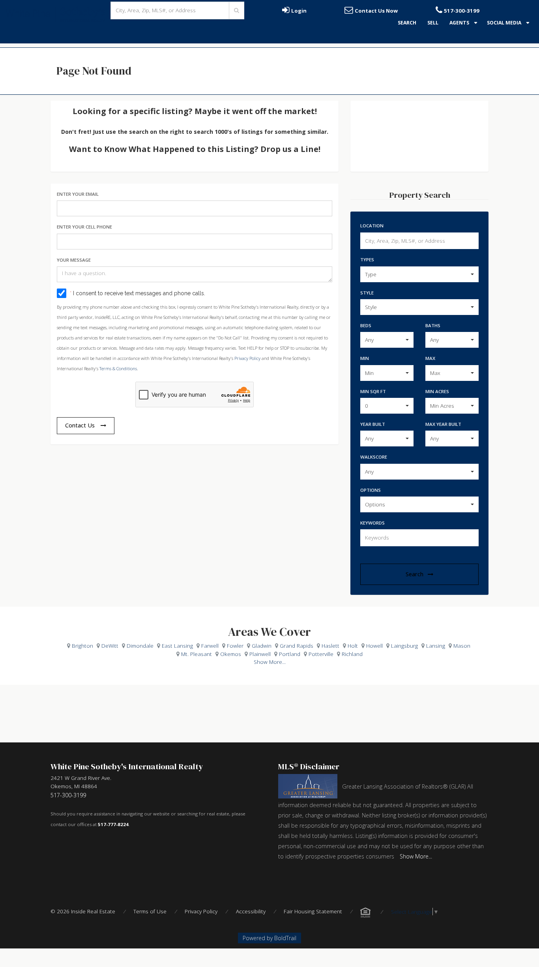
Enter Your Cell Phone (84, 227)
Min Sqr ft (373, 391)
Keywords (372, 523)
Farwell (210, 645)
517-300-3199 (68, 795)
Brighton (82, 645)
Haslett (330, 645)
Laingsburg (404, 645)
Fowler (235, 645)
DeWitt (109, 645)
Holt (353, 645)
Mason (461, 645)
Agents (459, 22)
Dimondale (140, 645)
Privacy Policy (247, 358)
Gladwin (261, 645)
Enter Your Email (78, 194)
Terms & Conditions (118, 368)
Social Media (504, 22)
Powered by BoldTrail (269, 938)
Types (367, 259)
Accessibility (251, 911)
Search (407, 22)
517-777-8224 (113, 824)
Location (372, 226)
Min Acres (437, 391)
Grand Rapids (296, 645)
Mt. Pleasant (196, 654)
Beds (365, 325)
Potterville (321, 654)
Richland (352, 654)
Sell (432, 22)
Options (370, 490)
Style (367, 293)
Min (364, 358)
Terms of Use (150, 911)
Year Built (372, 424)
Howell (374, 645)
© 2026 (83, 911)
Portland (289, 654)
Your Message (74, 260)
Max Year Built (443, 424)
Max (430, 358)
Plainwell (260, 654)
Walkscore (373, 457)
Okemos (230, 654)
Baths (432, 325)
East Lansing (177, 645)
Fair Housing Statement (313, 911)
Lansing (435, 645)
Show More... (270, 661)
